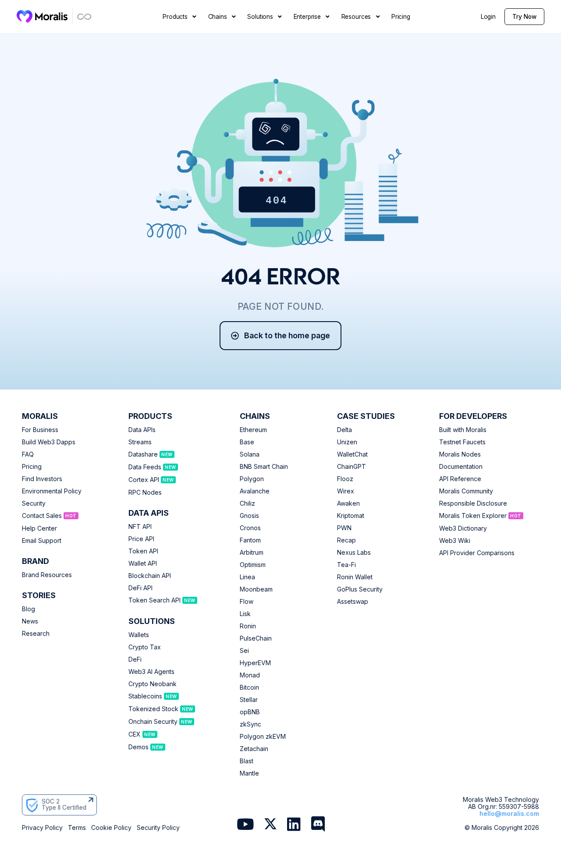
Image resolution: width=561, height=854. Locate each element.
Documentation (461, 466)
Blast (246, 761)
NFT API (140, 526)
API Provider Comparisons (477, 552)
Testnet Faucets (462, 442)
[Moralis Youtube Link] (245, 825)
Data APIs (142, 429)
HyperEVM (255, 662)
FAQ (28, 454)
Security (34, 503)
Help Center (39, 528)
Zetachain (254, 748)
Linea (247, 577)
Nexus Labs (354, 552)
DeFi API (140, 588)
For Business (40, 429)
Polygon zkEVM (263, 736)
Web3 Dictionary (463, 528)
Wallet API (142, 563)
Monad (250, 675)
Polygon (252, 478)
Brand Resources (47, 574)
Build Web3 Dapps (48, 442)
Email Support (41, 540)
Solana (249, 454)
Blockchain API (149, 575)
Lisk (245, 613)
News (30, 621)
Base (247, 442)
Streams (140, 442)
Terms (77, 827)
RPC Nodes (145, 492)
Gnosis (249, 515)
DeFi (135, 659)
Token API (143, 551)
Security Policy (158, 827)
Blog (28, 609)
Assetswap (352, 601)
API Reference (460, 478)
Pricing (32, 466)
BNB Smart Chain (264, 466)
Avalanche (255, 491)
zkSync (250, 724)
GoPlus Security (360, 589)
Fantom (250, 540)
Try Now (524, 16)
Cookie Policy (111, 827)
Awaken (348, 503)
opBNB (250, 712)
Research (36, 633)
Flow (246, 601)
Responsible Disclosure (473, 503)
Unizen (347, 442)
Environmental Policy (52, 491)
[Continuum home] (84, 16)
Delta (344, 429)
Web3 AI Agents (151, 671)
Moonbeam (256, 589)
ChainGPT (351, 466)
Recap (346, 540)
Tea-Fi (346, 564)
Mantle (249, 773)
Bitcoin (249, 687)
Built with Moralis (462, 429)
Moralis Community (466, 491)
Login (488, 16)
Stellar (249, 699)
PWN (344, 528)
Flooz (345, 478)
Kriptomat (350, 515)
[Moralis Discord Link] (318, 825)
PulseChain (256, 638)
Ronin (248, 626)
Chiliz (247, 503)
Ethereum (253, 429)
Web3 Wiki (454, 540)
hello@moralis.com (509, 813)
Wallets (138, 634)
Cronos (250, 528)
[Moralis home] (42, 16)
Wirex (345, 491)
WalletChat (352, 454)
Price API (141, 538)
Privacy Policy (42, 827)
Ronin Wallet (355, 577)
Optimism (253, 564)
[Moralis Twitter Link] (270, 826)
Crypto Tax (144, 647)
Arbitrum (251, 552)
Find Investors (42, 478)
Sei (244, 650)
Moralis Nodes (460, 454)
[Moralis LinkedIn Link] (294, 825)
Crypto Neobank (152, 683)
